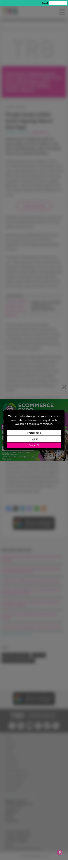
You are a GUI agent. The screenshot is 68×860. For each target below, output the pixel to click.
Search (45, 3)
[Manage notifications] (60, 852)
